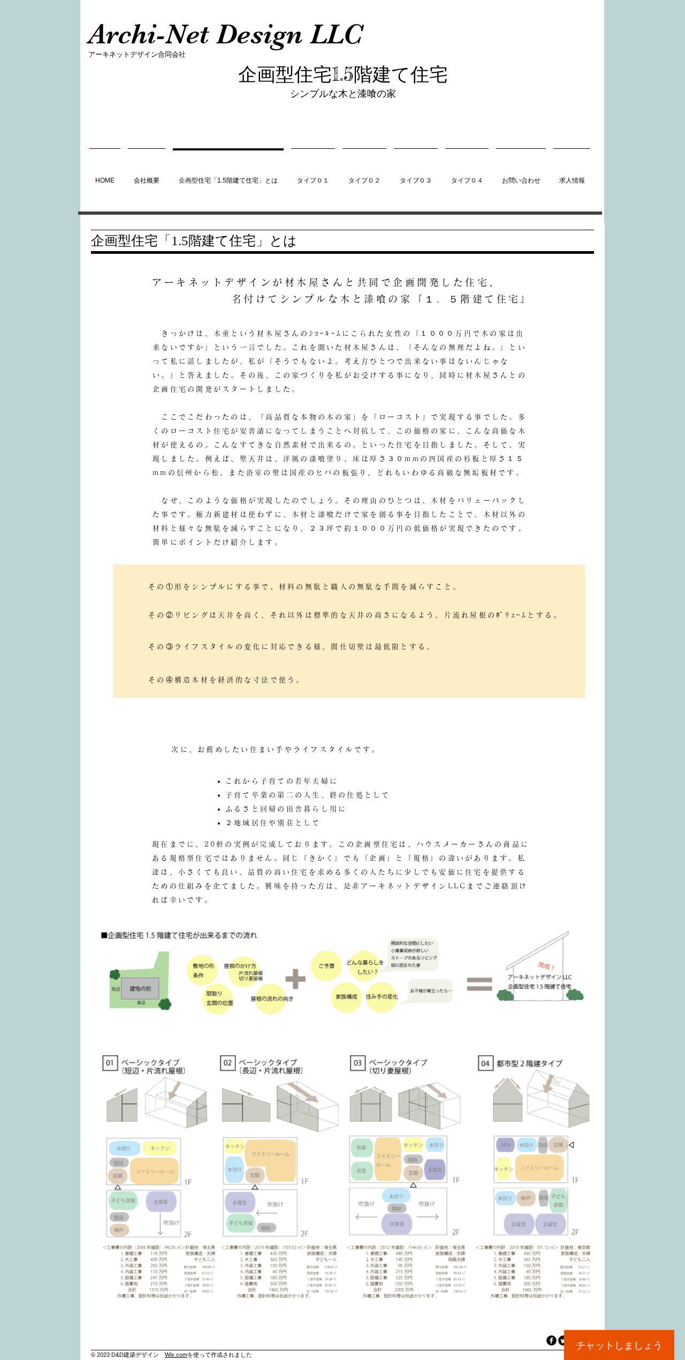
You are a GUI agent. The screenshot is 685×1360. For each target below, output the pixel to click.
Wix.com (176, 1354)
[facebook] (551, 1340)
